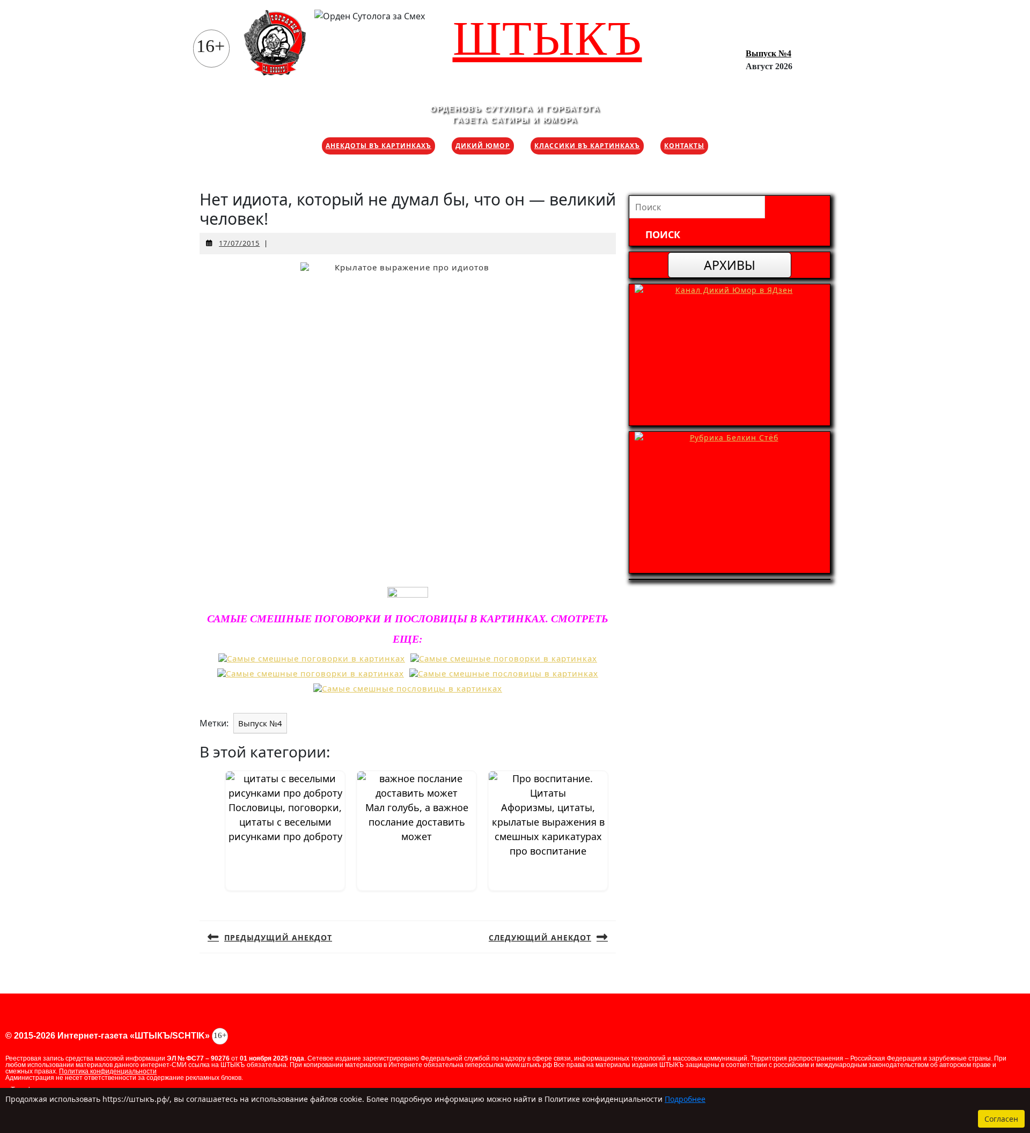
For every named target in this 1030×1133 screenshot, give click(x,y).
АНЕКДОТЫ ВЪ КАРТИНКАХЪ (378, 145)
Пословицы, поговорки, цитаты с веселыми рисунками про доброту (285, 822)
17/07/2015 (239, 243)
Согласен (1001, 1119)
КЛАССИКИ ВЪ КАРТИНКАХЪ (587, 145)
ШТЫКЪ (547, 38)
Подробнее (685, 1099)
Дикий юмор (482, 145)
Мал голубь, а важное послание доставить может (416, 822)
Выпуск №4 (768, 53)
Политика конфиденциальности (108, 1071)
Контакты (684, 145)
